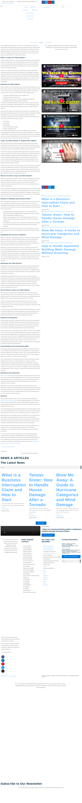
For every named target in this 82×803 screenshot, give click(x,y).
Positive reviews (4, 375)
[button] (63, 7)
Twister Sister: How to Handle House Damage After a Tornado (58, 218)
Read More (4, 507)
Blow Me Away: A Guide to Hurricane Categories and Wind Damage (61, 234)
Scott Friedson (5, 508)
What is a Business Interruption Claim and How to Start (58, 202)
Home (26, 7)
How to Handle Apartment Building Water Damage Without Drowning (60, 249)
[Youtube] (49, 2)
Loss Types (25, 10)
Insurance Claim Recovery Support (9, 400)
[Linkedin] (52, 2)
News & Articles (30, 13)
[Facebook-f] (43, 187)
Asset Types (34, 10)
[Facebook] (43, 2)
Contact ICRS (30, 18)
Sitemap (43, 676)
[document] (41, 742)
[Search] (80, 467)
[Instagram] (2, 671)
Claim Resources (30, 16)
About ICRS (32, 7)
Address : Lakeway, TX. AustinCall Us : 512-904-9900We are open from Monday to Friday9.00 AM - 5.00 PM (70, 545)
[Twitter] (46, 2)
